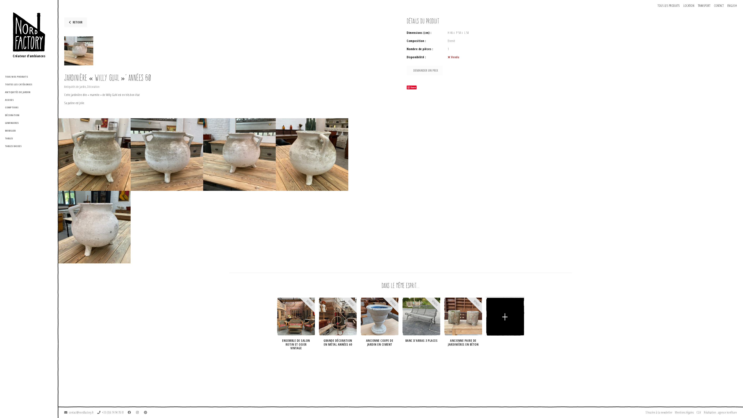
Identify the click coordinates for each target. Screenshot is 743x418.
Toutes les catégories (18, 84)
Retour (77, 22)
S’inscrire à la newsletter (658, 412)
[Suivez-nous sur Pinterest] (146, 412)
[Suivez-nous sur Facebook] (130, 412)
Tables (9, 138)
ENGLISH (732, 5)
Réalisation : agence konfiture (720, 412)
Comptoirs (12, 107)
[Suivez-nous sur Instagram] (138, 412)
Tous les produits (669, 5)
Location (688, 5)
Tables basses (13, 146)
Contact (719, 5)
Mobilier (10, 130)
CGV (698, 412)
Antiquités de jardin (18, 92)
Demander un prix (425, 70)
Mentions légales (684, 412)
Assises (9, 100)
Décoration (12, 115)
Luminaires (12, 123)
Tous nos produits (16, 76)
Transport (704, 5)
